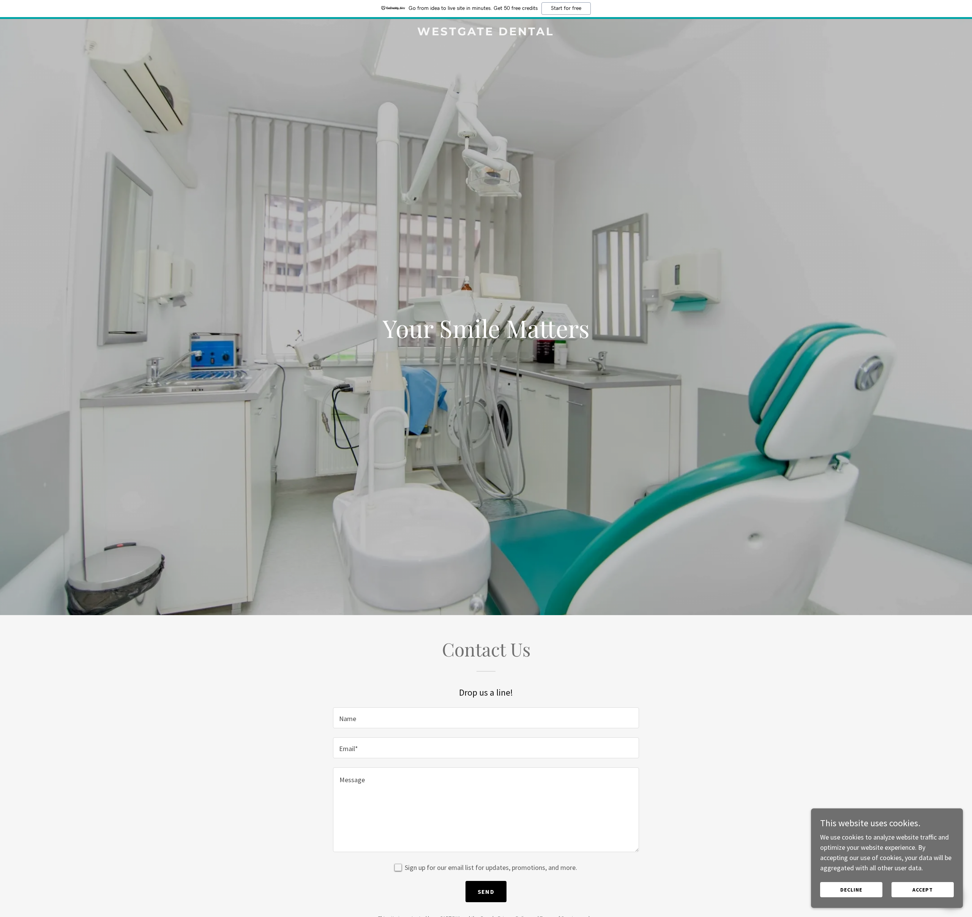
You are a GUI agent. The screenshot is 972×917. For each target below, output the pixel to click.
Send (486, 891)
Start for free (566, 8)
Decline (851, 889)
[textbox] (486, 717)
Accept (922, 889)
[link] (486, 32)
